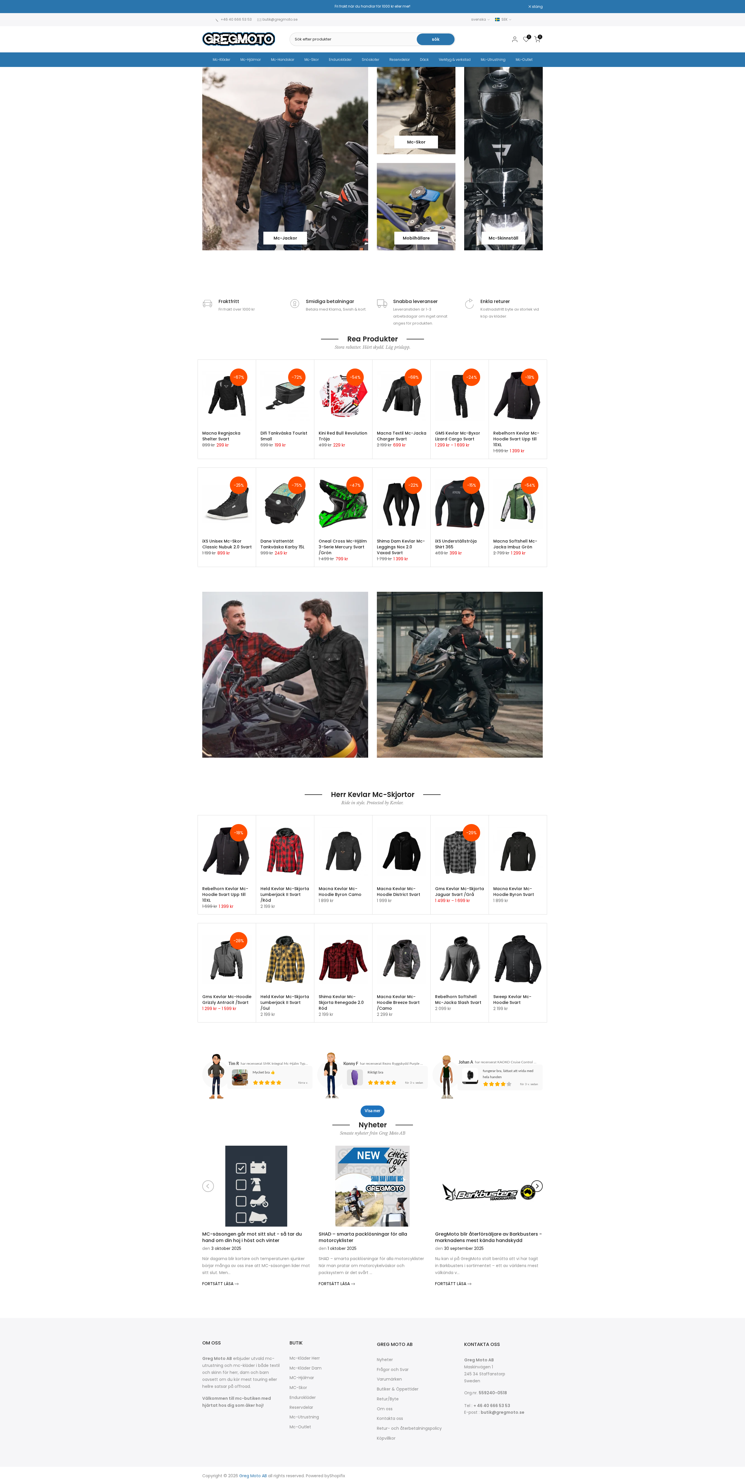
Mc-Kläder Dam (306, 1368)
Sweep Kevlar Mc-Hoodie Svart (512, 999)
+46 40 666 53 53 (236, 19)
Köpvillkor (386, 1438)
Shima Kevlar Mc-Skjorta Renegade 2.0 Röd (341, 1002)
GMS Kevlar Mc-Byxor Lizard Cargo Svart (457, 436)
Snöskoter (370, 59)
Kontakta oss (390, 1418)
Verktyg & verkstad (455, 59)
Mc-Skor (311, 59)
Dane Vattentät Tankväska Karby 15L (282, 544)
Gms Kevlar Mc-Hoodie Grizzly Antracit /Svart (226, 999)
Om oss (385, 1409)
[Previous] (208, 1186)
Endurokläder (340, 59)
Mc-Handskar (282, 59)
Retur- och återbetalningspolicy (409, 1428)
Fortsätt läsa (218, 1284)
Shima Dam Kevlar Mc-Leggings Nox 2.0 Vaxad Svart (401, 547)
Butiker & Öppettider (397, 1389)
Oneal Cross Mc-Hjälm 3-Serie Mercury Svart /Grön (343, 547)
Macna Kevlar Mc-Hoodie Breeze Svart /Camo (398, 1002)
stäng (211, 6)
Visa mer (372, 1111)
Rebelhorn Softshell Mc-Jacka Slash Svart (458, 999)
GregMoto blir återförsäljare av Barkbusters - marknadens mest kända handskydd (488, 1236)
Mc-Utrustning (493, 59)
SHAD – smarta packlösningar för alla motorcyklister (363, 1236)
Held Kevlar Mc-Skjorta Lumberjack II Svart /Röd (284, 894)
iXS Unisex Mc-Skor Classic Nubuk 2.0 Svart (227, 544)
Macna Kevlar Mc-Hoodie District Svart (398, 891)
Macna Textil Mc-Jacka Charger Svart (401, 436)
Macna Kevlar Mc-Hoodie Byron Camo (340, 891)
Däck (424, 59)
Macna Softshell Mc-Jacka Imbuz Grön (515, 544)
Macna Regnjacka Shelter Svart (221, 436)
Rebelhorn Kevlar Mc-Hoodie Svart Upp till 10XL (516, 439)
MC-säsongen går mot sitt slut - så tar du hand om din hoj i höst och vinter (252, 1236)
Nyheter (385, 1360)
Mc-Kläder (221, 59)
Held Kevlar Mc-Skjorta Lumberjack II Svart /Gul (284, 1002)
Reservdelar (399, 59)
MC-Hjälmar (302, 1378)
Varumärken (389, 1379)
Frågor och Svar (393, 1369)
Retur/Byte (388, 1399)
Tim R (233, 1064)
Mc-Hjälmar (250, 59)
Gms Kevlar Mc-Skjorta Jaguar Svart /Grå (459, 891)
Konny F (350, 1064)
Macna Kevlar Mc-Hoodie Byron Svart (513, 891)
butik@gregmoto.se (279, 19)
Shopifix (337, 1476)
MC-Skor (298, 1387)
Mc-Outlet (524, 59)
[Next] (537, 1186)
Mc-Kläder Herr (305, 1358)
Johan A (466, 1062)
